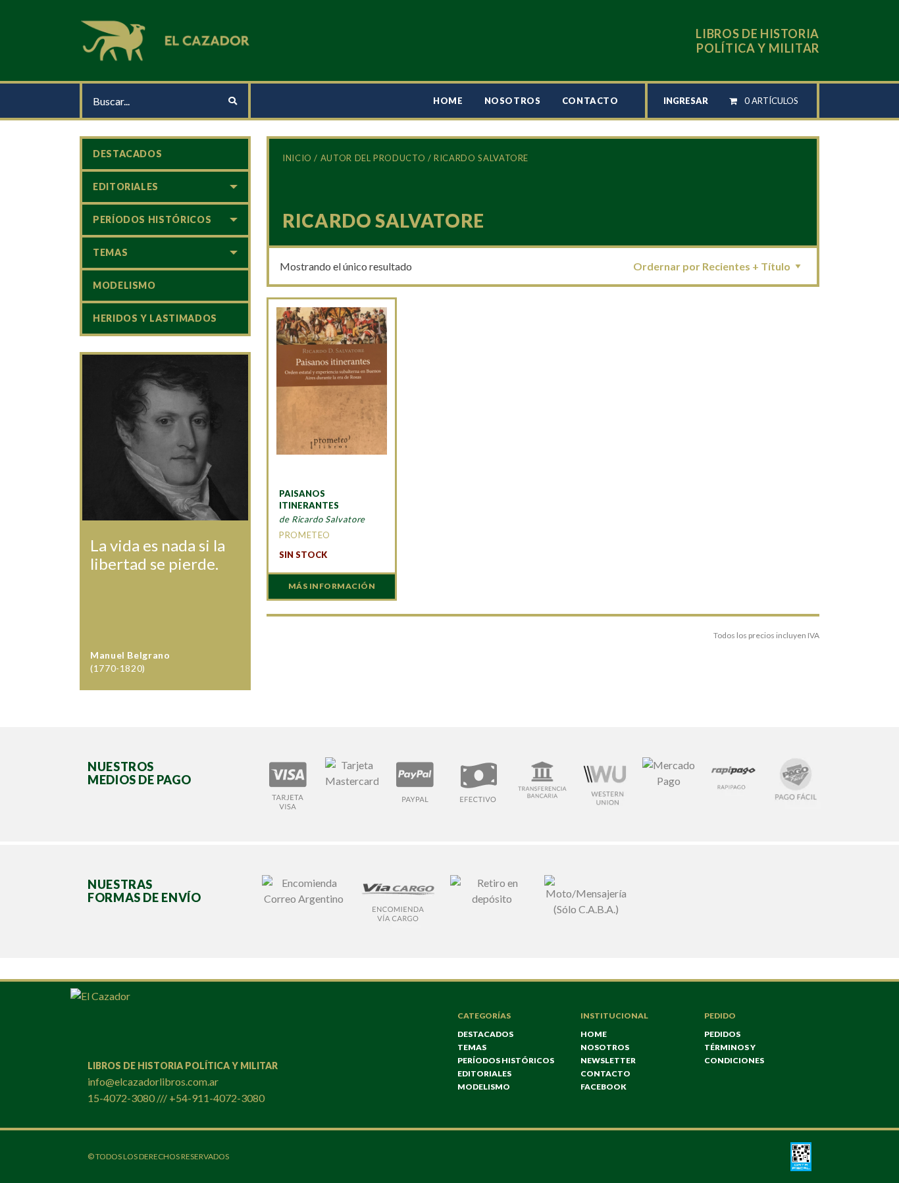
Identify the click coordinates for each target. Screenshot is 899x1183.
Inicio (297, 158)
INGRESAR (685, 100)
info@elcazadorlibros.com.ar (153, 1081)
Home (448, 100)
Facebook (603, 1087)
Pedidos (722, 1034)
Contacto (590, 100)
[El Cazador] (167, 39)
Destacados (127, 153)
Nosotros (512, 100)
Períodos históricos (152, 219)
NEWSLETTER (608, 1060)
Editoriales (126, 186)
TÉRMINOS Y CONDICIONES (734, 1053)
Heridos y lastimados (155, 318)
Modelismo (124, 285)
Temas (110, 252)
